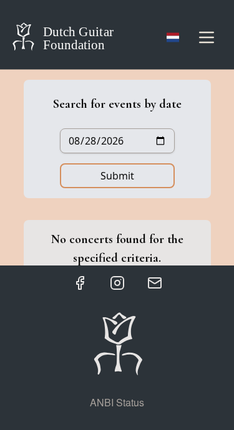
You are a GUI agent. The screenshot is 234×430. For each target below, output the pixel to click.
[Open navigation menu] (206, 37)
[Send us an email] (154, 282)
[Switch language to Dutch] (173, 37)
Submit (117, 176)
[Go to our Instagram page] (117, 282)
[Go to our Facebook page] (80, 282)
